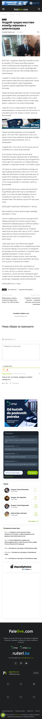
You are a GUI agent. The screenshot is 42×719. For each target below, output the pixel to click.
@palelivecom (14, 672)
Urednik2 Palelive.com (8, 32)
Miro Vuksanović (12, 289)
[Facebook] (16, 663)
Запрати (36, 673)
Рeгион (18, 14)
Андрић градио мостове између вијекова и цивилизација (18, 25)
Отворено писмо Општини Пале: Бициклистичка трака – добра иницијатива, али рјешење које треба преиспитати (19, 534)
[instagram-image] (8, 683)
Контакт (37, 711)
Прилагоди (9, 476)
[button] (3, 9)
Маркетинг (30, 711)
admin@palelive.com (27, 658)
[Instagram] (21, 663)
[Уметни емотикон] (25, 473)
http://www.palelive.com (21, 316)
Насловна (5, 14)
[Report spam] (37, 437)
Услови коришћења (7, 711)
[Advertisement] (21, 596)
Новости (11, 14)
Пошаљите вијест (20, 711)
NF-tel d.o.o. (17, 714)
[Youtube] (26, 663)
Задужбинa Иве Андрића (26, 289)
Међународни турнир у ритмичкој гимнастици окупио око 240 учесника (10, 300)
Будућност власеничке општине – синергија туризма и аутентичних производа (32, 301)
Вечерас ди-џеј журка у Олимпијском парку (23, 548)
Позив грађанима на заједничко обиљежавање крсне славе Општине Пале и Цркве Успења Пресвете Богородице (21, 542)
